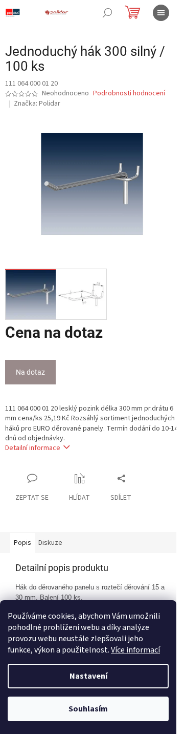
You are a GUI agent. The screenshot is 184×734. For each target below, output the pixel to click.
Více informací (135, 650)
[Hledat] (107, 13)
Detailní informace (32, 448)
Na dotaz (30, 372)
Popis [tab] (22, 543)
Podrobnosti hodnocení (129, 93)
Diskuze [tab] (50, 543)
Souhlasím (88, 709)
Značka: (37, 103)
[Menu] (161, 13)
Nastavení (88, 676)
